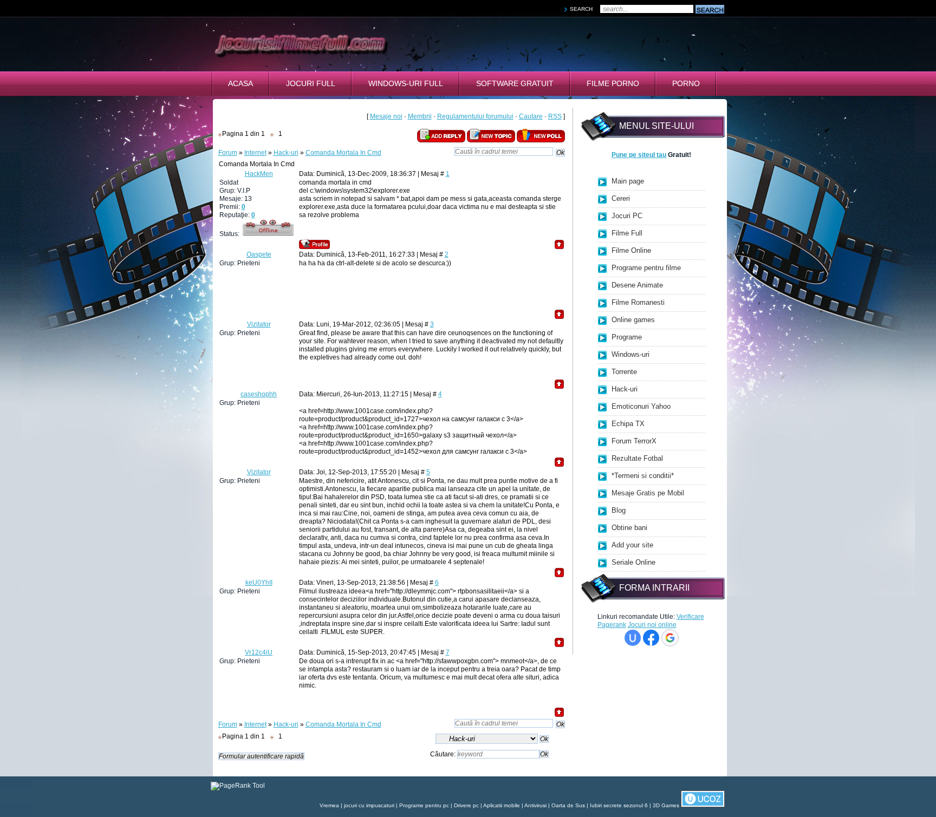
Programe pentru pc (424, 805)
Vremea (329, 805)
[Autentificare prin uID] (633, 638)
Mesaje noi (386, 116)
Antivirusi (535, 805)
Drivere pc (466, 805)
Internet (255, 152)
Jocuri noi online (652, 625)
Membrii (420, 116)
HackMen (259, 174)
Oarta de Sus (568, 805)
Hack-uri (286, 152)
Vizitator (259, 324)
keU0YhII (258, 582)
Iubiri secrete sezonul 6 (619, 805)
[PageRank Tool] (238, 785)
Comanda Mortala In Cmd (343, 152)
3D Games (666, 805)
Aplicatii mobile (501, 805)
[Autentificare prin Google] (670, 637)
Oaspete (258, 254)
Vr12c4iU (258, 652)
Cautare (531, 116)
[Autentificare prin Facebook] (651, 638)
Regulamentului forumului (475, 116)
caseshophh (258, 394)
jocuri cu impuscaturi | (371, 805)
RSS (555, 116)
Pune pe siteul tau (639, 155)
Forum (227, 152)
